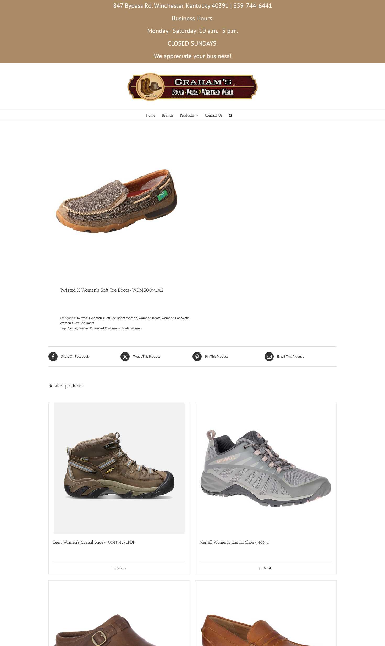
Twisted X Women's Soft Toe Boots (100, 318)
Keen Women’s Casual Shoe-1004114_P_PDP (94, 542)
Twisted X (85, 328)
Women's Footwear (175, 318)
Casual (72, 328)
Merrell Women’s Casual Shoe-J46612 (234, 542)
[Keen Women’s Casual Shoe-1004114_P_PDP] (119, 468)
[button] (230, 115)
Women (131, 318)
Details (121, 568)
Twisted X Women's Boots (111, 328)
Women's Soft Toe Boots (77, 323)
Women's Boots (149, 318)
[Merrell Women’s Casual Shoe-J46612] (265, 468)
